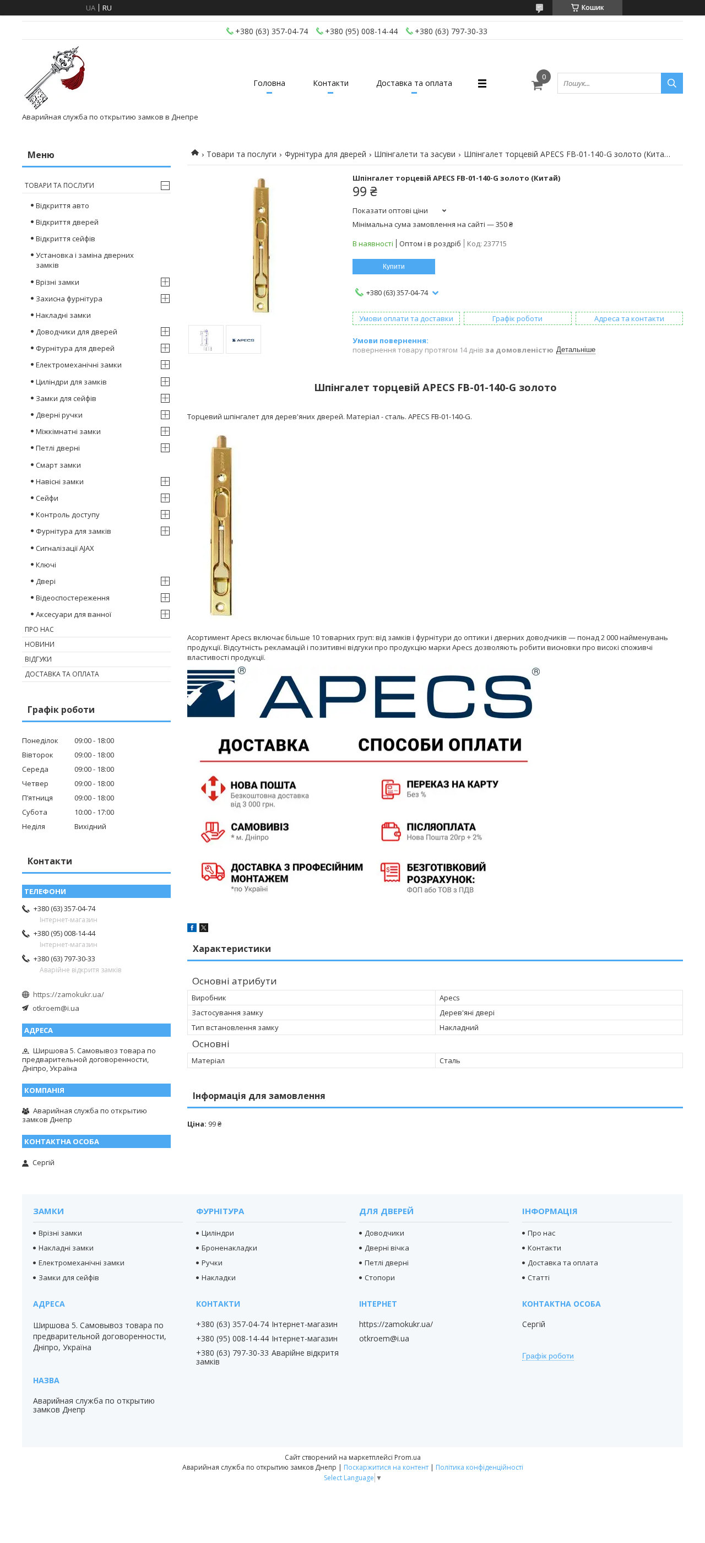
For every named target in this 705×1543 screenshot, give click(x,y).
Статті (539, 1277)
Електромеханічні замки (79, 365)
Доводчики (384, 1233)
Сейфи (47, 498)
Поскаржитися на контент (386, 1467)
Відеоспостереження (73, 598)
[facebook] (192, 929)
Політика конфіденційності (479, 1467)
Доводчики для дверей (76, 332)
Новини (40, 644)
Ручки (212, 1263)
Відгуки (38, 659)
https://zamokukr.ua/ (68, 994)
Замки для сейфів (66, 398)
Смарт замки (58, 465)
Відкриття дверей (67, 222)
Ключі (46, 565)
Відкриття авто (62, 205)
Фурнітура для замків (73, 531)
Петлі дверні (58, 448)
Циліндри (218, 1233)
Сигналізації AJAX (65, 548)
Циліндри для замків (71, 382)
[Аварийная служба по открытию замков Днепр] (55, 78)
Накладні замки (63, 315)
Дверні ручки (59, 415)
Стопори (380, 1277)
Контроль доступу (68, 514)
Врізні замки (57, 282)
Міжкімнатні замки (68, 431)
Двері (46, 581)
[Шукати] (672, 83)
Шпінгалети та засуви (414, 154)
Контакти (331, 83)
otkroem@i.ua (55, 1008)
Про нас (39, 629)
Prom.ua (407, 1457)
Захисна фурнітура (69, 299)
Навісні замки (60, 481)
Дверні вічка (387, 1248)
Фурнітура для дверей (325, 154)
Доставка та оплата (414, 83)
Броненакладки (229, 1248)
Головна (269, 83)
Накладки (219, 1277)
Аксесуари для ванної (73, 614)
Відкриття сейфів (65, 238)
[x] (203, 929)
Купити (394, 266)
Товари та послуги (241, 154)
